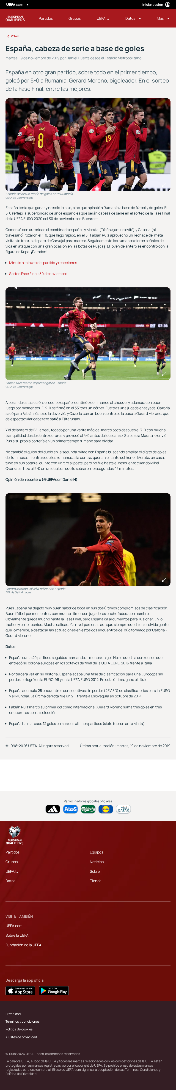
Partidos (12, 852)
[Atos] (70, 809)
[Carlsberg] (88, 809)
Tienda (96, 880)
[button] (133, 18)
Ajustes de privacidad (21, 1037)
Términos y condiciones (22, 1021)
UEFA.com (14, 925)
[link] (46, 18)
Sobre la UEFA (17, 935)
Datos (10, 880)
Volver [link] (15, 36)
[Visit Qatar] (123, 809)
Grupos (12, 861)
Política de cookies (19, 1029)
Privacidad (13, 1014)
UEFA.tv (12, 871)
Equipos (96, 852)
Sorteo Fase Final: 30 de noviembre (38, 273)
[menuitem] (48, 18)
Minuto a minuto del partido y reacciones (43, 262)
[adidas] (52, 809)
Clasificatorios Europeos (15, 18)
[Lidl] (105, 809)
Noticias (97, 861)
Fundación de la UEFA (23, 944)
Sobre (95, 871)
